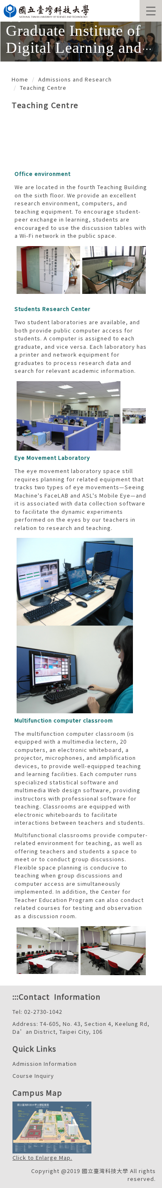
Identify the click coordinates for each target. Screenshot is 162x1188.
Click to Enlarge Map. (42, 1157)
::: (15, 996)
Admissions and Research (75, 79)
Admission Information (44, 1063)
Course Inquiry (33, 1076)
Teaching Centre (43, 87)
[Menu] (151, 11)
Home (20, 79)
